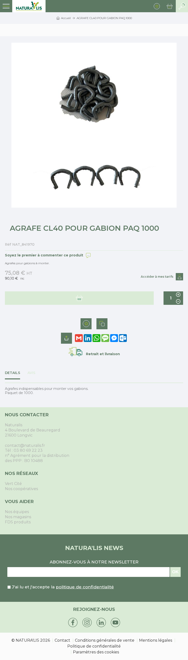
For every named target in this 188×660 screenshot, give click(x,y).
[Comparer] (101, 323)
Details (12, 373)
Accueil (66, 18)
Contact (62, 640)
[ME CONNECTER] (179, 276)
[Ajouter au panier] (79, 298)
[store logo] (29, 6)
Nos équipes (17, 511)
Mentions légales (155, 640)
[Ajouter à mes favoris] (86, 323)
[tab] (16, 375)
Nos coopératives (21, 488)
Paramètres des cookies (96, 652)
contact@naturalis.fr (25, 445)
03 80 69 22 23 (28, 450)
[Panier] (170, 6)
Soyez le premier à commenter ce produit (44, 255)
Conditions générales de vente (104, 640)
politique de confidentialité (85, 586)
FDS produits (18, 522)
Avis (31, 373)
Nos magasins (18, 517)
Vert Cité (13, 483)
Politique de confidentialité (94, 646)
